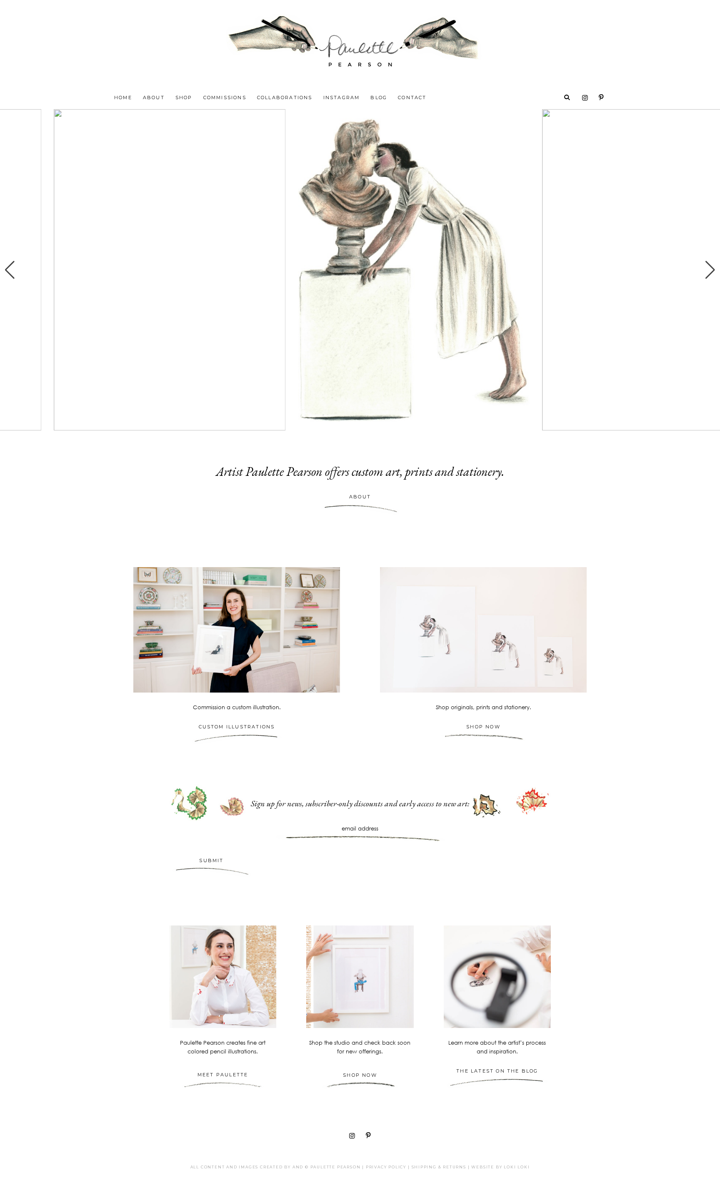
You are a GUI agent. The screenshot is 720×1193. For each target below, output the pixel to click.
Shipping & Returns (439, 1167)
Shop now (360, 1075)
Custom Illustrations (237, 727)
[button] (9, 270)
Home (123, 97)
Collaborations (284, 97)
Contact (412, 97)
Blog (378, 97)
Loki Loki (517, 1167)
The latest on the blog (497, 1071)
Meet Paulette (223, 1075)
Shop (183, 97)
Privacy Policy (386, 1167)
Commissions (224, 97)
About (154, 97)
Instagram (341, 97)
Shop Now (483, 727)
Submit (211, 860)
